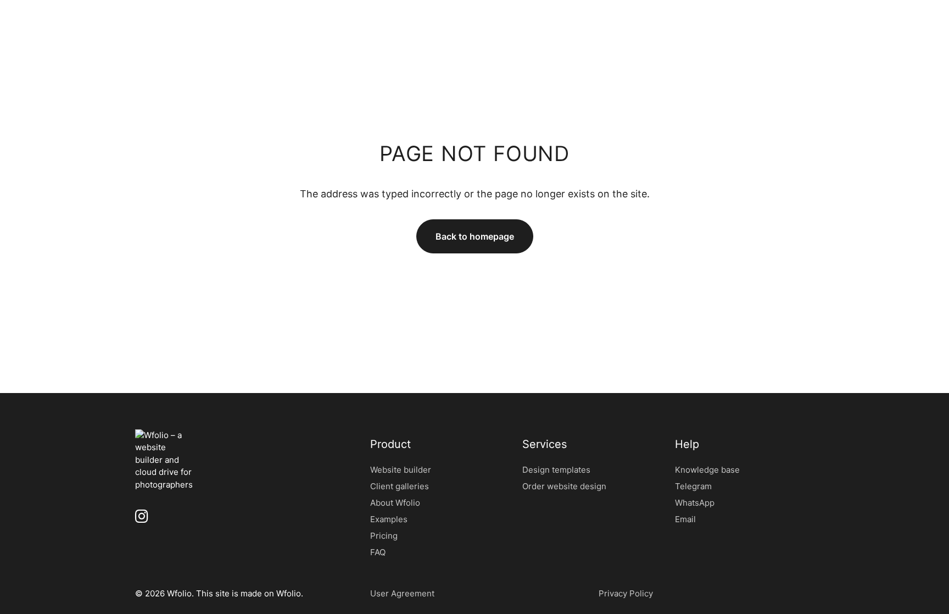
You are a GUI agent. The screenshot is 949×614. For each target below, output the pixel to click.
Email (685, 519)
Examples (388, 519)
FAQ (378, 552)
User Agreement (402, 593)
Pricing (384, 535)
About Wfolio (395, 502)
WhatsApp (694, 502)
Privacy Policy (626, 593)
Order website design (564, 486)
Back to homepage (475, 236)
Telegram (693, 486)
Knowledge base (707, 469)
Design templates (556, 469)
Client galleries (399, 486)
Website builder (400, 469)
